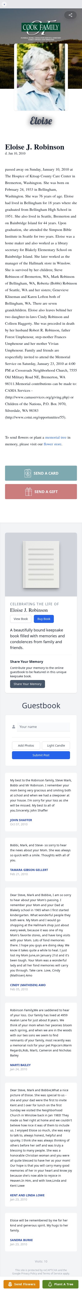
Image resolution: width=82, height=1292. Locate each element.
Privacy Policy (29, 1273)
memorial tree (55, 437)
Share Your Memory (27, 684)
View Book (21, 619)
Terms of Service (52, 1273)
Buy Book (43, 619)
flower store (52, 443)
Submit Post (41, 755)
